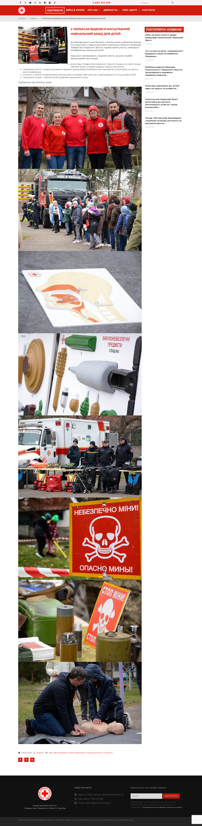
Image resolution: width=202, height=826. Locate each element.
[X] (25, 3)
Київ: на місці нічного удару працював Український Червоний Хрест (164, 37)
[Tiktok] (54, 3)
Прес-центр (129, 10)
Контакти (148, 10)
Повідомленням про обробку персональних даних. (163, 807)
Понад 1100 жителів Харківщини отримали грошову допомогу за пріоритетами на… (163, 120)
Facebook (20, 760)
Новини (40, 753)
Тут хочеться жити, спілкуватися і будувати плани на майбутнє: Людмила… (164, 53)
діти (50, 753)
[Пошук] (172, 2)
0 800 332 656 (102, 2)
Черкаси (108, 753)
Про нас (93, 10)
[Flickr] (50, 3)
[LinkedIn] (40, 3)
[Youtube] (30, 3)
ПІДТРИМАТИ (55, 10)
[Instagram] (35, 3)
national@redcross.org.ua (97, 803)
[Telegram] (45, 3)
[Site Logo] (22, 10)
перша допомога (94, 753)
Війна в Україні (75, 10)
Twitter (26, 760)
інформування (60, 753)
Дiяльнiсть (110, 10)
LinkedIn (32, 760)
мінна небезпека (76, 753)
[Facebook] (20, 3)
